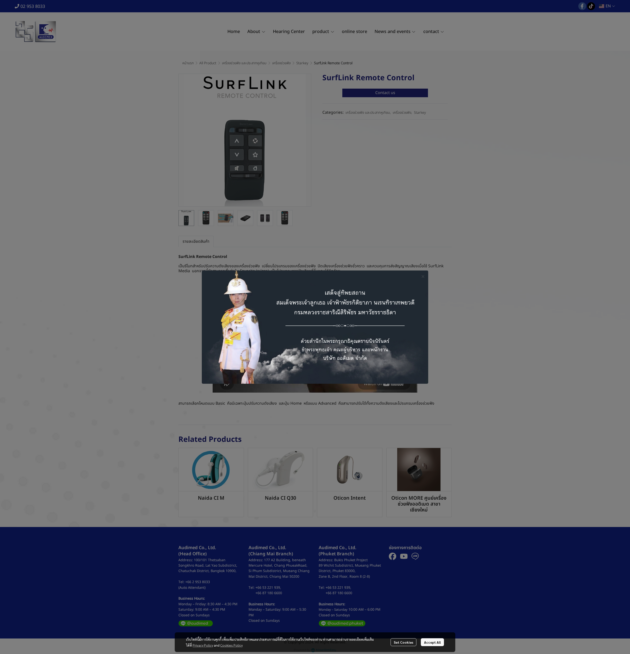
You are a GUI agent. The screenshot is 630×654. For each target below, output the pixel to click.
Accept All (432, 642)
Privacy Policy (203, 645)
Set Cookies (403, 642)
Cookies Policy (231, 645)
